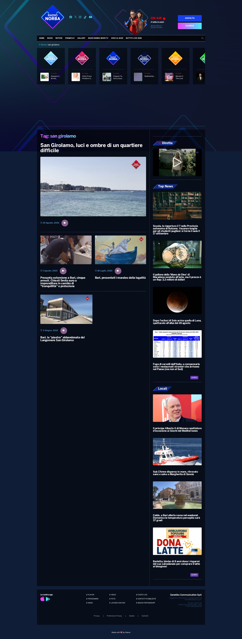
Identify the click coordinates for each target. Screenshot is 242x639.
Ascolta (190, 18)
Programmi (92, 599)
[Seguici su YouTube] (90, 17)
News (90, 603)
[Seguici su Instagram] (80, 17)
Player (90, 595)
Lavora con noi (117, 603)
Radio (50, 38)
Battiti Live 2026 (134, 38)
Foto (112, 599)
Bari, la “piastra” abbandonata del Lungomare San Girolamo (62, 339)
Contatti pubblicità (146, 599)
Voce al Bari (117, 38)
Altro (193, 377)
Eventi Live (142, 595)
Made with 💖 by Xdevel (121, 632)
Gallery (81, 38)
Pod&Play (70, 38)
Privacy (97, 616)
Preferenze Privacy (114, 616)
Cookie (131, 616)
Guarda (190, 26)
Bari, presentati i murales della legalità (120, 278)
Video (113, 595)
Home (41, 38)
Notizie (58, 38)
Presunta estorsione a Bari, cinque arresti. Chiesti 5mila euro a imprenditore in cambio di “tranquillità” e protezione (62, 282)
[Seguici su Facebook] (70, 17)
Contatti (145, 616)
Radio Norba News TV (98, 38)
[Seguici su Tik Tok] (85, 17)
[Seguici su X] (75, 17)
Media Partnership (146, 603)
